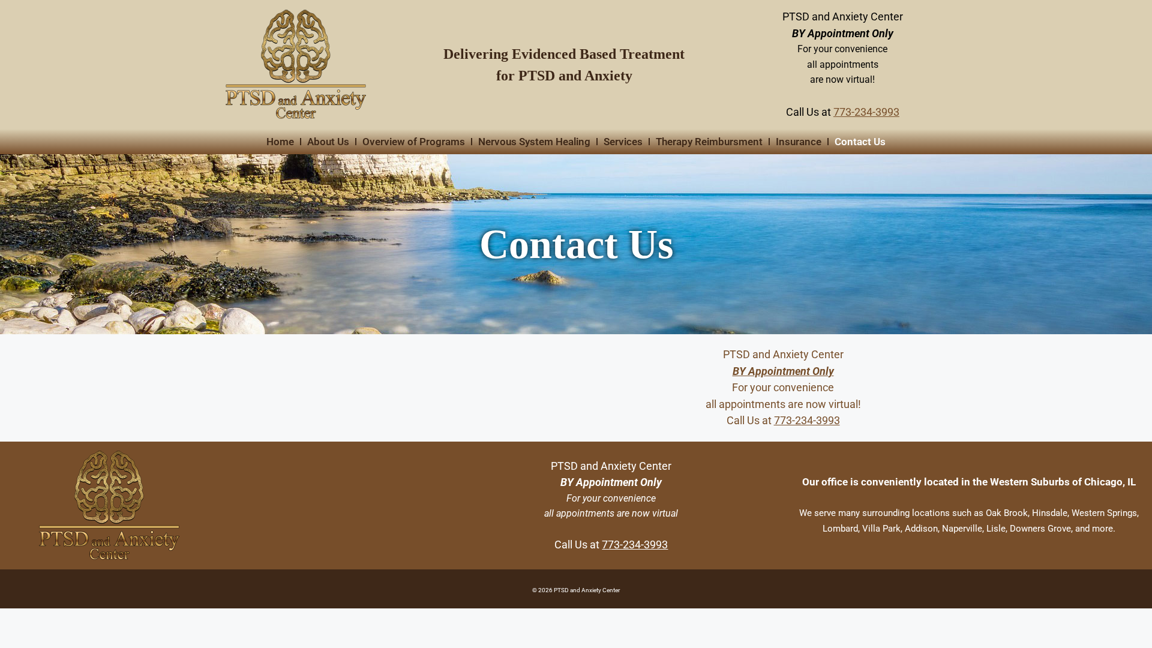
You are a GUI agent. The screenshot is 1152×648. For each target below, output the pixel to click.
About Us (328, 142)
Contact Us (860, 142)
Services (623, 142)
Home (280, 142)
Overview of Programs (413, 142)
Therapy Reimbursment (709, 142)
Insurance (798, 142)
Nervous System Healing (534, 142)
